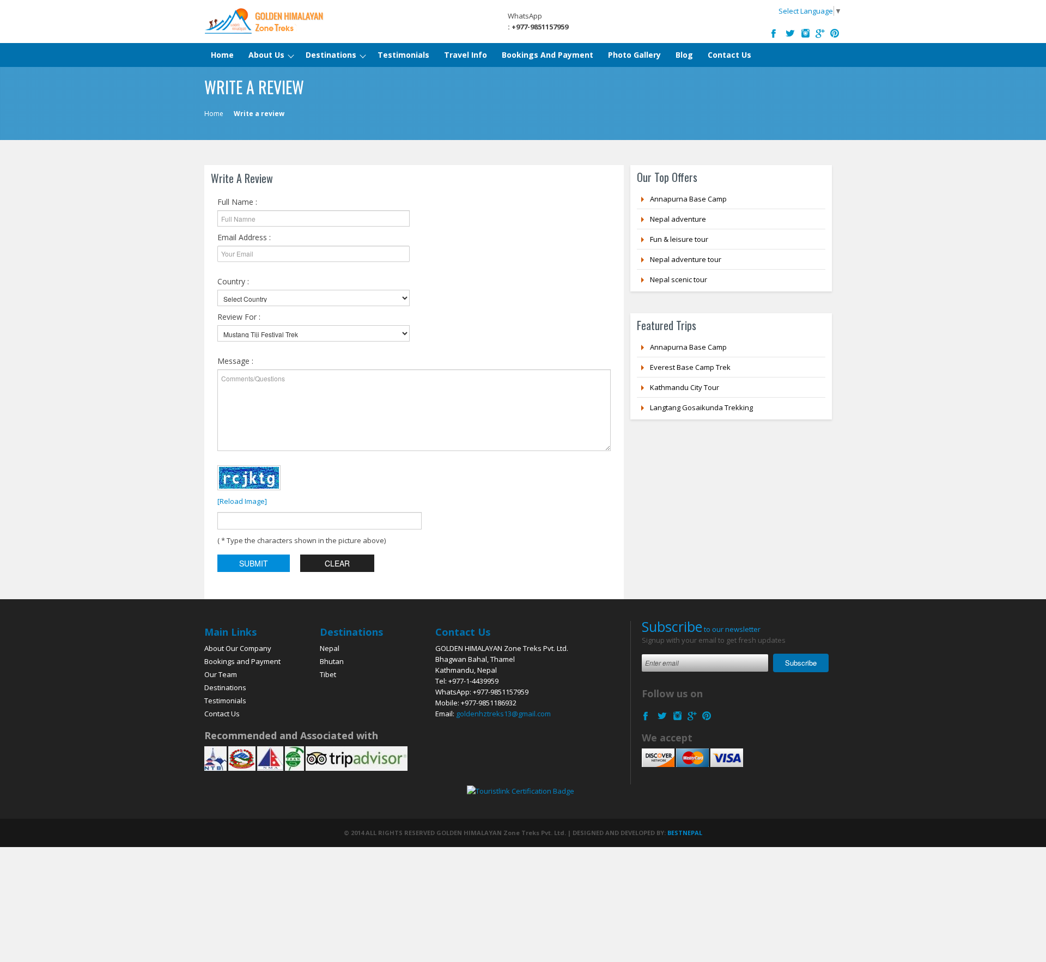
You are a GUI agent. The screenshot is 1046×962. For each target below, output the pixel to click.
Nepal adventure (678, 219)
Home (213, 113)
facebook (776, 32)
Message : (235, 361)
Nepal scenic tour (678, 279)
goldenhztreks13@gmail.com (503, 714)
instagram (805, 32)
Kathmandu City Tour (684, 387)
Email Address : (244, 237)
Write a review (259, 113)
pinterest (835, 32)
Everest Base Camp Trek (690, 367)
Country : (233, 281)
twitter (791, 32)
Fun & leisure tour (679, 239)
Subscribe (801, 662)
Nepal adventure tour (685, 259)
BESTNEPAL (684, 833)
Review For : (238, 317)
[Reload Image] (242, 501)
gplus (820, 32)
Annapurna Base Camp (688, 199)
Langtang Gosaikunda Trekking (701, 407)
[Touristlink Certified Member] (520, 790)
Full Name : (237, 202)
